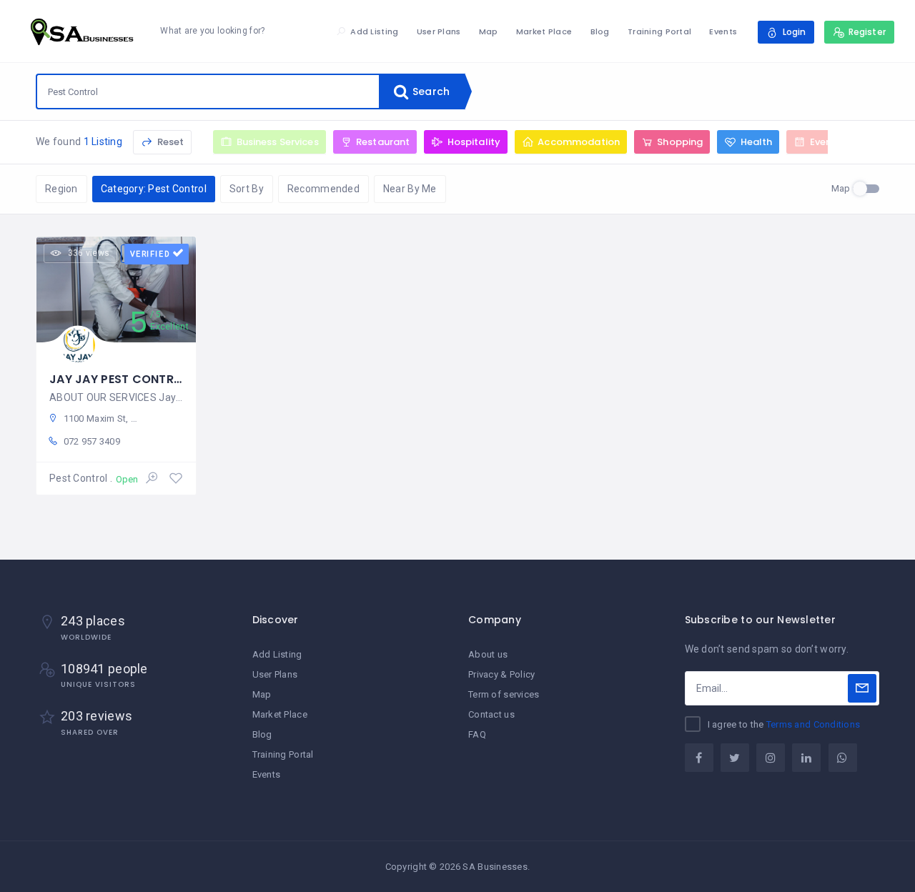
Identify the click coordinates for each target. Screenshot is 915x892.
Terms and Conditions (813, 724)
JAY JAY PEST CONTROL (119, 379)
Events (723, 31)
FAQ (477, 734)
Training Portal (659, 31)
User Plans (439, 31)
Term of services (503, 694)
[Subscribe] (862, 688)
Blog (600, 31)
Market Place (544, 31)
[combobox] (208, 91)
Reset (169, 142)
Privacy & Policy (501, 674)
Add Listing (374, 31)
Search (430, 91)
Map (488, 31)
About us (488, 654)
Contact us (491, 714)
